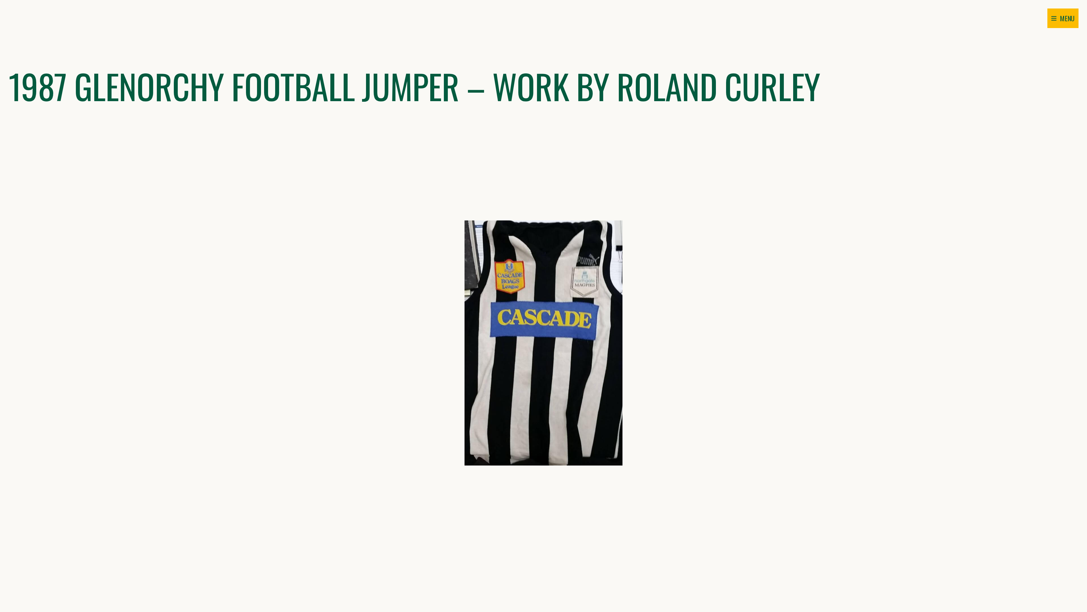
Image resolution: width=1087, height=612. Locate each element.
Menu (1067, 18)
